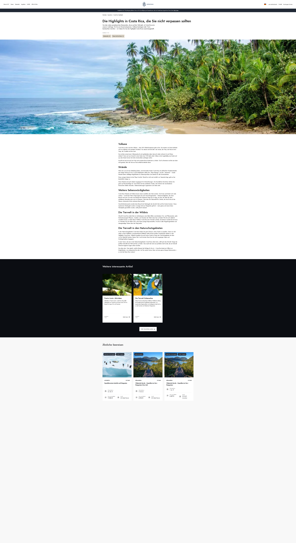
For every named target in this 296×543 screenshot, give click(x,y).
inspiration (110, 15)
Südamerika (106, 36)
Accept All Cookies (233, 540)
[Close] (293, 540)
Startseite (104, 15)
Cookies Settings (221, 540)
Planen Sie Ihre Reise (117, 36)
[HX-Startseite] (148, 4)
